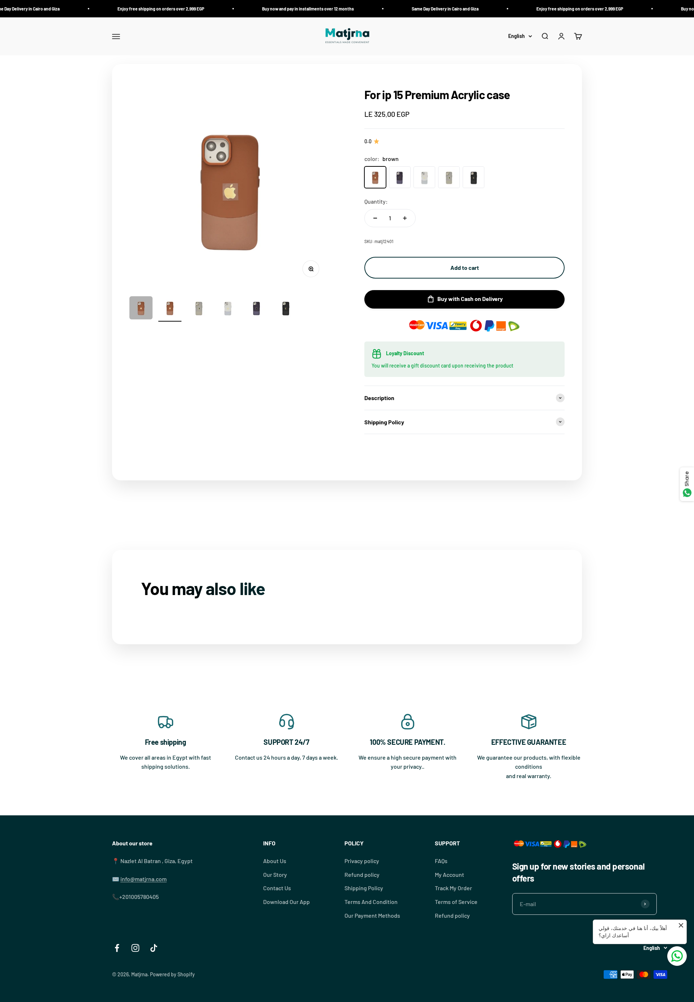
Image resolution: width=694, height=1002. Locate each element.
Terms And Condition (371, 901)
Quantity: (376, 201)
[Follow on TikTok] (154, 948)
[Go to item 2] (169, 309)
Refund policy (362, 874)
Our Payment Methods (372, 915)
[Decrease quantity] (375, 218)
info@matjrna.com (143, 878)
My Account (449, 874)
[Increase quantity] (404, 218)
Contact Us (277, 887)
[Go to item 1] (141, 309)
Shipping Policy (363, 887)
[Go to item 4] (227, 309)
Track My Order (453, 887)
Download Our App (286, 901)
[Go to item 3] (198, 309)
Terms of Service (456, 901)
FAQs (441, 860)
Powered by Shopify (172, 974)
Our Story (275, 874)
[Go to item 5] (256, 309)
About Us (274, 860)
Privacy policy (361, 860)
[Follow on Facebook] (117, 948)
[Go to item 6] (285, 309)
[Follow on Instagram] (135, 948)
